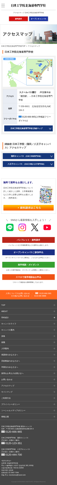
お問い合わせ (6, 379)
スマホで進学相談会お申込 (28, 277)
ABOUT (4, 311)
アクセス (4, 440)
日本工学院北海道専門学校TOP (13, 46)
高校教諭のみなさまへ (10, 361)
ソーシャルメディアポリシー (13, 410)
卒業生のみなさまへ (9, 367)
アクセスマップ (7, 386)
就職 (3, 342)
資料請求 (18, 19)
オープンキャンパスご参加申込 (28, 252)
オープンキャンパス (38, 19)
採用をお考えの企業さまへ (12, 373)
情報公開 (5, 417)
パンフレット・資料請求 (28, 240)
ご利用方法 (6, 398)
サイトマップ (6, 392)
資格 (3, 336)
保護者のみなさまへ (9, 355)
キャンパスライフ (8, 324)
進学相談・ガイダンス (28, 265)
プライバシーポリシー (10, 404)
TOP (3, 305)
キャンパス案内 (7, 330)
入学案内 (5, 348)
